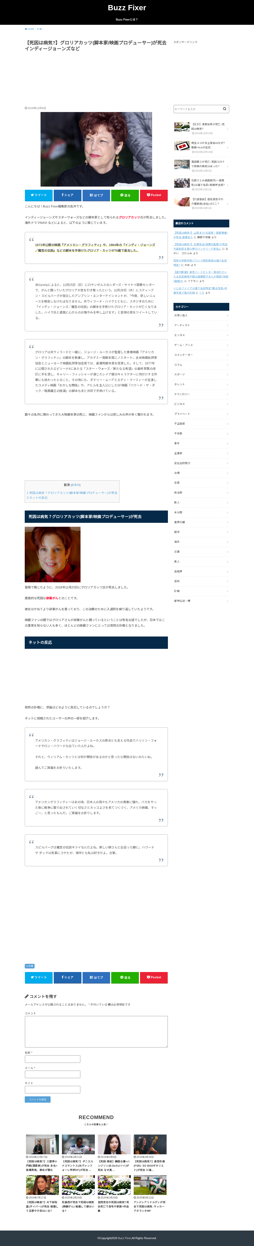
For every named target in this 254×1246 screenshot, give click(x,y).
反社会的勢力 (182, 463)
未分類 (178, 512)
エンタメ (179, 335)
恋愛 (177, 482)
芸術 (177, 581)
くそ (202, 292)
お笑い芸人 (181, 315)
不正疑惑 (179, 423)
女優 (177, 472)
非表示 (76, 484)
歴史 (177, 531)
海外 (177, 541)
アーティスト (182, 325)
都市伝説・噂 (182, 600)
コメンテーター (183, 354)
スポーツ (179, 374)
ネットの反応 (37, 497)
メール (30, 1068)
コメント (30, 1013)
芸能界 (178, 571)
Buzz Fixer (127, 7)
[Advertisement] (96, 79)
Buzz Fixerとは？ (127, 19)
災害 (177, 551)
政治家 (178, 492)
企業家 (178, 453)
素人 (177, 561)
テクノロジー (182, 394)
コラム (178, 364)
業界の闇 (179, 522)
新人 (177, 502)
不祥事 (178, 433)
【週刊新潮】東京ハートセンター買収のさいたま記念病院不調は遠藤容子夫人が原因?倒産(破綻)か (200, 277)
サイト (29, 1083)
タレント (179, 384)
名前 (29, 1052)
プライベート (182, 413)
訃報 (31, 966)
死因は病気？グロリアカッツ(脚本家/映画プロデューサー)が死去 (72, 492)
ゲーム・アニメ (183, 345)
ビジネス (179, 404)
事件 (177, 443)
